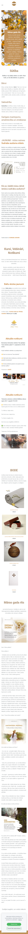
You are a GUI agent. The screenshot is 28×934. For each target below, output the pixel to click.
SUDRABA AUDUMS (14, 237)
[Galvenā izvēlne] (2, 5)
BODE (14, 470)
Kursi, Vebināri (13, 249)
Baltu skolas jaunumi (14, 284)
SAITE (9, 369)
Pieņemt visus (14, 924)
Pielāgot (20, 919)
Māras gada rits (14, 602)
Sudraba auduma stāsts (12, 143)
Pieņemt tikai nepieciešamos (14, 928)
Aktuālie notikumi (14, 338)
